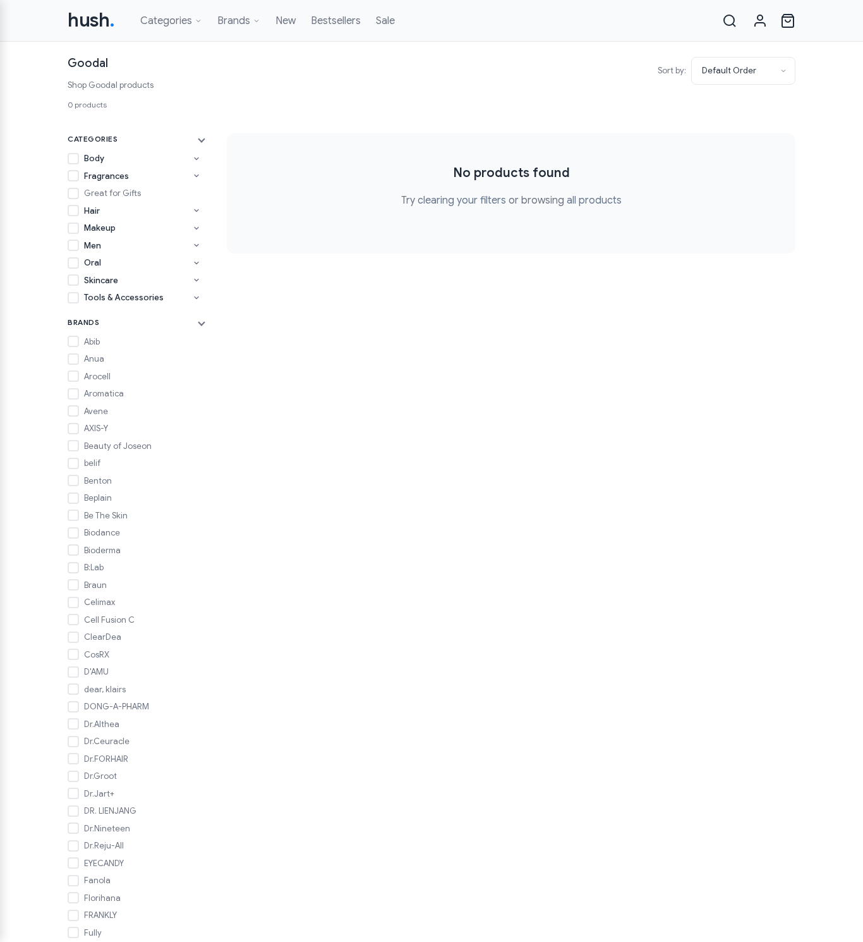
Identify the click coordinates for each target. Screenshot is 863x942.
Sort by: (672, 70)
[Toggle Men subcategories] (196, 245)
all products (594, 200)
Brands (233, 21)
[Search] (730, 21)
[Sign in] (760, 21)
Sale (385, 21)
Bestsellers (336, 21)
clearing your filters (462, 200)
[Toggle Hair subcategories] (196, 210)
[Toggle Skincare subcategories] (196, 280)
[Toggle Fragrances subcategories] (196, 175)
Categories (166, 21)
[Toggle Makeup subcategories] (196, 228)
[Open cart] (787, 20)
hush (91, 20)
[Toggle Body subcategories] (196, 158)
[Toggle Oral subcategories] (196, 263)
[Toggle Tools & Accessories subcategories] (196, 297)
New (285, 21)
